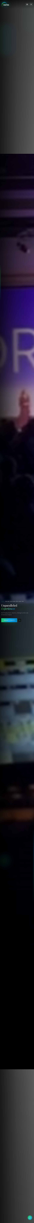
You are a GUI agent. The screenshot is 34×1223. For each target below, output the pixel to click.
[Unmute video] (19, 620)
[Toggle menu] (31, 4)
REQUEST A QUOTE (9, 620)
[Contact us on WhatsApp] (30, 1217)
